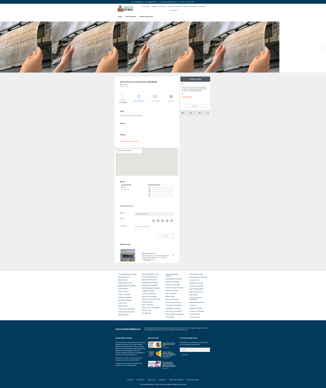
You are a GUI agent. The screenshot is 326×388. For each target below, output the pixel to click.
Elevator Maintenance (149, 280)
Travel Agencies (194, 314)
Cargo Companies (124, 294)
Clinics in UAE (122, 303)
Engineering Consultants (150, 282)
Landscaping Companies (174, 279)
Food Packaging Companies (151, 288)
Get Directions (139, 101)
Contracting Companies (126, 312)
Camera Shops (123, 291)
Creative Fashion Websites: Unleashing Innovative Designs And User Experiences (169, 354)
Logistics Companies (172, 282)
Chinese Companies (124, 297)
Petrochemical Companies (174, 314)
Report (195, 106)
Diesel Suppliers (123, 314)
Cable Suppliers (123, 288)
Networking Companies (173, 302)
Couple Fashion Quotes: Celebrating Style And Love (168, 344)
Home (120, 17)
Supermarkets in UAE (196, 292)
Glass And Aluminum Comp (151, 299)
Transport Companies (196, 311)
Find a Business (131, 17)
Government (162, 6)
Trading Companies (195, 308)
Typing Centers (194, 317)
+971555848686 (187, 97)
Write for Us (151, 380)
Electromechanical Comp (150, 274)
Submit (166, 236)
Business (154, 6)
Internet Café (146, 310)
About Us (130, 380)
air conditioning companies (130, 141)
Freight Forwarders (148, 291)
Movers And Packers (172, 299)
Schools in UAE (194, 280)
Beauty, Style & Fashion (190, 6)
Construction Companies (126, 309)
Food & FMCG (174, 10)
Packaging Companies (173, 308)
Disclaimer (162, 380)
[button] (120, 254)
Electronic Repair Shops (150, 277)
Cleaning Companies (125, 300)
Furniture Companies (149, 293)
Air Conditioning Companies (127, 274)
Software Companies (196, 286)
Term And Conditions (176, 380)
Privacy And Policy (193, 380)
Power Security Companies (198, 277)
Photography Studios (196, 274)
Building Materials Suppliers (127, 286)
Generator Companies (149, 296)
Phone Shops (170, 317)
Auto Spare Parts (123, 277)
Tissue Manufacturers (196, 302)
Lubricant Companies (173, 285)
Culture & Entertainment (174, 6)
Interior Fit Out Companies (150, 307)
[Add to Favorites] (171, 98)
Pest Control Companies (174, 311)
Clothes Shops (123, 306)
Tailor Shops (193, 295)
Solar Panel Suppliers (196, 289)
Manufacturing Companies (174, 288)
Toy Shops (192, 305)
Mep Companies (171, 293)
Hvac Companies (147, 305)
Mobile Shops (170, 296)
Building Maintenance (125, 283)
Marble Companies (172, 290)
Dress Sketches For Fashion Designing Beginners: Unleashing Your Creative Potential (169, 364)
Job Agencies (146, 313)
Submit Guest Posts (146, 17)
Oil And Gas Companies (173, 305)
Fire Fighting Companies (150, 285)
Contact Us (140, 380)
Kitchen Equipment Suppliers (172, 275)
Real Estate (202, 6)
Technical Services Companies (195, 298)
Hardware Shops (147, 302)
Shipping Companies (196, 283)
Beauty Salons (122, 280)
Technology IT (146, 6)
